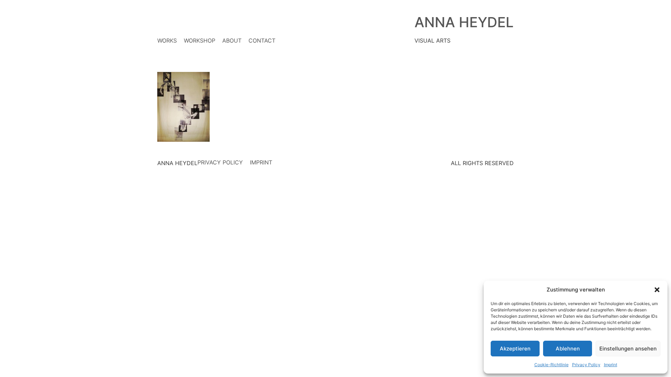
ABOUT (231, 40)
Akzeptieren (515, 348)
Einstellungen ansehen (628, 348)
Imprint (610, 364)
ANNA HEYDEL (464, 22)
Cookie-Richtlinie (551, 364)
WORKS (167, 40)
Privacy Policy (586, 364)
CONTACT (261, 40)
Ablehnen (568, 348)
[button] (657, 289)
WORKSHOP (199, 40)
